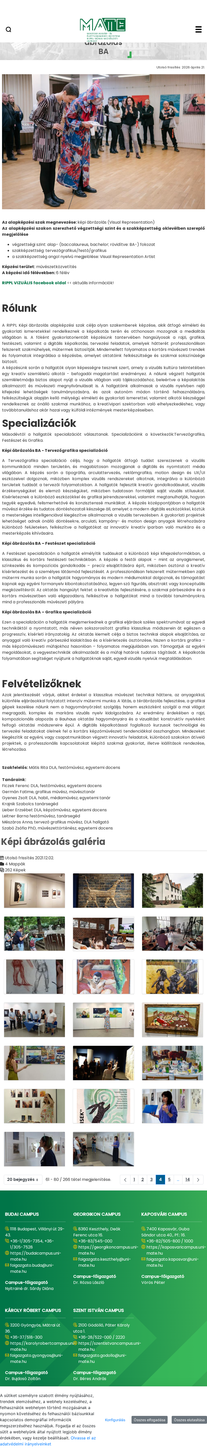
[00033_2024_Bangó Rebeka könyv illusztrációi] (34, 1106)
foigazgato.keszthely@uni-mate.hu (104, 1262)
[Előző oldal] (125, 1179)
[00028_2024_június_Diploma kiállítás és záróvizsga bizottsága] (34, 1019)
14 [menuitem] (189, 1180)
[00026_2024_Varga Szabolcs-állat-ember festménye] (103, 976)
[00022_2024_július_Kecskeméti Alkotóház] (172, 890)
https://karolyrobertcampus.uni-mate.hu (43, 1346)
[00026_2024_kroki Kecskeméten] (34, 976)
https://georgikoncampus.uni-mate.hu (108, 1250)
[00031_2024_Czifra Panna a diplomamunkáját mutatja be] (34, 1063)
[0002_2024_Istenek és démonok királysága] (103, 890)
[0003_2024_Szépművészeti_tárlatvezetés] (103, 1063)
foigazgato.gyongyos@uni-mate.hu (36, 1358)
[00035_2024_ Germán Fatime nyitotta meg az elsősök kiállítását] (172, 1106)
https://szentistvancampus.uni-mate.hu (109, 1346)
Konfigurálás (115, 1420)
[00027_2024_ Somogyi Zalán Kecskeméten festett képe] (172, 976)
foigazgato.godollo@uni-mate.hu (102, 1358)
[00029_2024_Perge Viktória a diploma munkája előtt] (103, 1019)
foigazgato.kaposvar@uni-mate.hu (172, 1262)
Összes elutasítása (189, 1420)
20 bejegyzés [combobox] (21, 1179)
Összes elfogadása (149, 1420)
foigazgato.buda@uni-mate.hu (32, 1268)
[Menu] (198, 30)
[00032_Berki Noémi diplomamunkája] (172, 1063)
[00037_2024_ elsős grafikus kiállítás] (103, 1149)
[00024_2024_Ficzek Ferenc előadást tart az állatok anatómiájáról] (103, 933)
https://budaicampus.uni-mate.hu (35, 1256)
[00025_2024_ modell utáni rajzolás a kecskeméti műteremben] (172, 933)
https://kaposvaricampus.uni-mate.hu (176, 1250)
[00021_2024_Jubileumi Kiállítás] (34, 890)
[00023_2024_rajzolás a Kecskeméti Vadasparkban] (34, 933)
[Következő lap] (198, 1179)
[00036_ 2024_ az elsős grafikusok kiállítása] (34, 1149)
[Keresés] (8, 30)
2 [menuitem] (144, 1180)
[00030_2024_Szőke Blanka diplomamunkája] (172, 1019)
